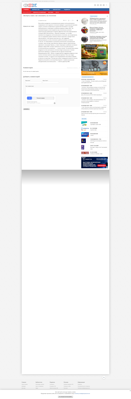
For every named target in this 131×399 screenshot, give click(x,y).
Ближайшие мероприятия (87, 77)
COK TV (57, 12)
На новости (52, 384)
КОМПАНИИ (46, 9)
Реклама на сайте (67, 386)
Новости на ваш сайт (54, 388)
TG (95, 5)
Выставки (84, 118)
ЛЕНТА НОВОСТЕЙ (27, 12)
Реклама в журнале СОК (68, 384)
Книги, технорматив (39, 386)
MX (103, 5)
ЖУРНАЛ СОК (35, 9)
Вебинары (24, 386)
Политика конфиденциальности (84, 388)
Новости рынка (93, 16)
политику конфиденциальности (82, 393)
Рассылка (66, 388)
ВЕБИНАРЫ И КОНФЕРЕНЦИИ (39, 12)
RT (101, 5)
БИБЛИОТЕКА (56, 9)
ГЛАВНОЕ (26, 9)
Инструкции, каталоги (40, 384)
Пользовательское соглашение (84, 386)
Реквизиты (80, 384)
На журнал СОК (53, 386)
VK (98, 5)
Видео (37, 388)
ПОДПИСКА (67, 9)
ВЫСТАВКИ (50, 12)
